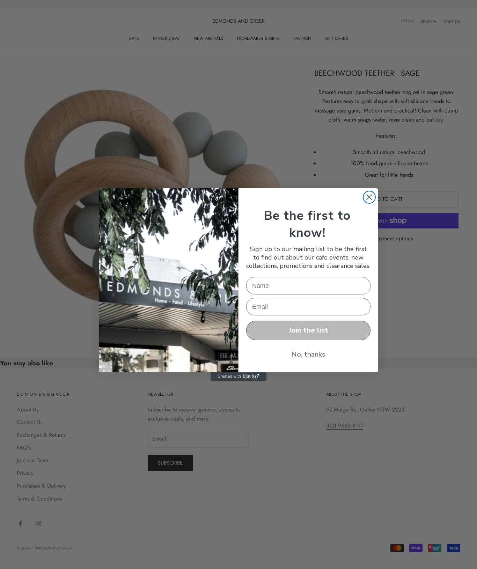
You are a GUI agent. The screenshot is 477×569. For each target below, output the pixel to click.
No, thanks (308, 354)
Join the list (308, 330)
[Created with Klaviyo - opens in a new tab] (238, 376)
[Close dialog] (369, 197)
